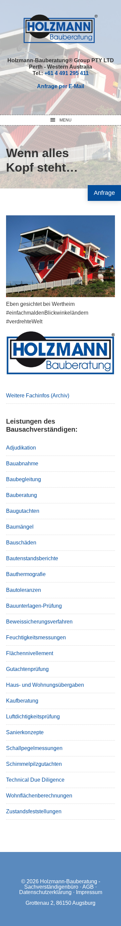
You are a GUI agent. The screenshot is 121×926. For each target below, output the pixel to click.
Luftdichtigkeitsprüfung (33, 716)
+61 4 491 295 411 (66, 73)
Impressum (89, 892)
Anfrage (104, 192)
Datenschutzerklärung (45, 892)
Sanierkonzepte (25, 732)
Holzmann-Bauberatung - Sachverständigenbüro (62, 884)
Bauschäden (21, 542)
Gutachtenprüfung (27, 669)
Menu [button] (65, 120)
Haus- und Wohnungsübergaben (45, 685)
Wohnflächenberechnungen (39, 795)
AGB (88, 887)
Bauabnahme (22, 463)
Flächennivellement (29, 653)
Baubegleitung (23, 479)
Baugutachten (22, 511)
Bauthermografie (26, 574)
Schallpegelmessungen (34, 748)
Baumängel (20, 527)
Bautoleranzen (23, 590)
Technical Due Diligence (35, 780)
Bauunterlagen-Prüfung (34, 606)
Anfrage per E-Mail (60, 86)
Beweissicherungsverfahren (39, 622)
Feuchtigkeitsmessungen (36, 637)
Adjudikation (21, 448)
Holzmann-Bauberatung (61, 28)
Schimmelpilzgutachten (34, 764)
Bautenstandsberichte (32, 558)
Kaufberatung (22, 701)
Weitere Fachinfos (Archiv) (37, 395)
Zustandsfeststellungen (34, 811)
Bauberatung (21, 495)
